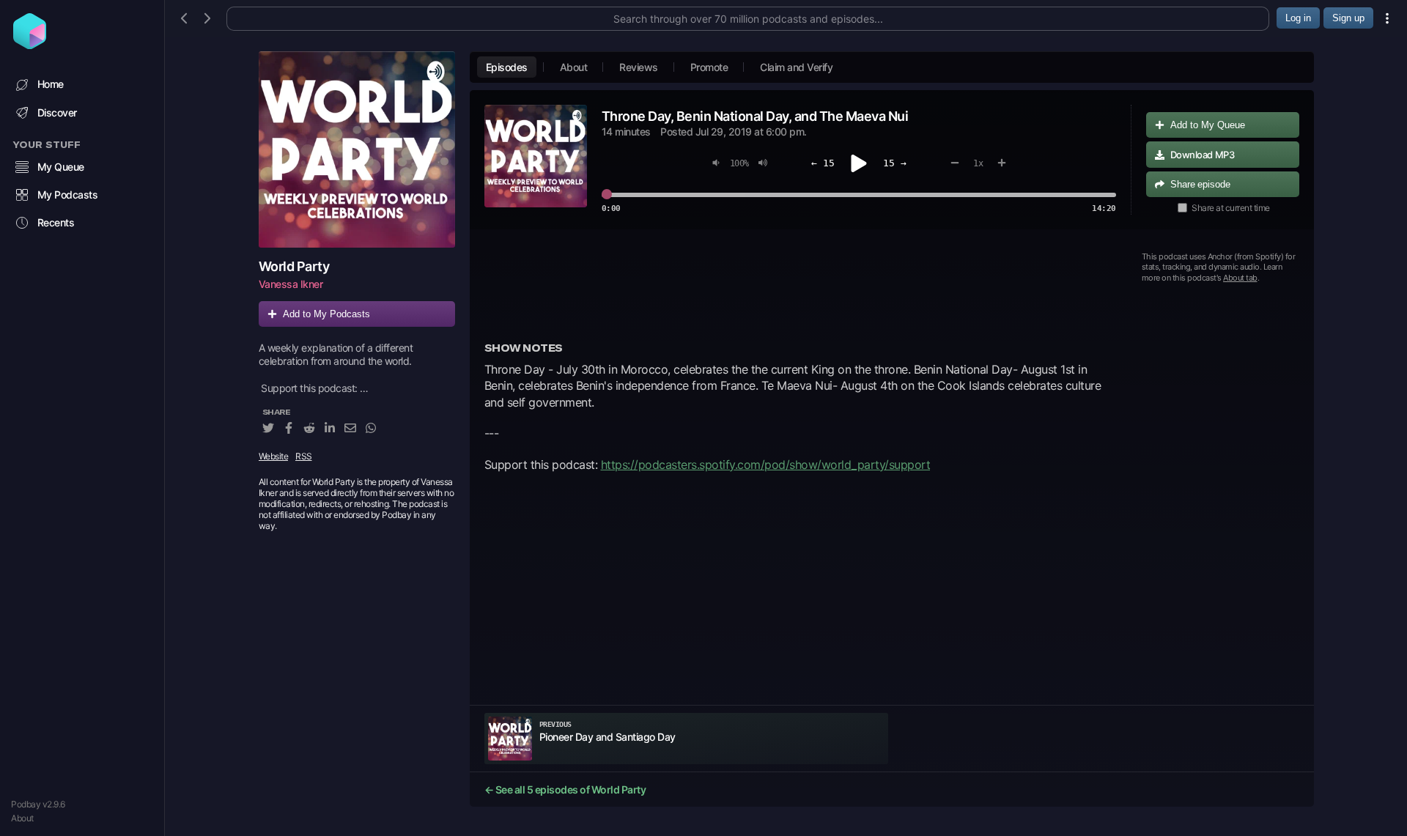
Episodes (507, 67)
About (22, 818)
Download (1202, 154)
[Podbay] (29, 44)
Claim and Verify (796, 67)
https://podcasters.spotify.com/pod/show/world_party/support (766, 464)
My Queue (60, 166)
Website (274, 456)
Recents (56, 222)
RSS (303, 456)
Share (1200, 184)
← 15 (823, 163)
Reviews (638, 67)
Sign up (1348, 17)
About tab (1240, 278)
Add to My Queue (1207, 124)
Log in (1298, 17)
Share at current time (1231, 207)
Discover (57, 112)
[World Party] (357, 149)
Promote (709, 67)
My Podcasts (67, 194)
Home (50, 84)
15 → (894, 163)
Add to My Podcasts (326, 313)
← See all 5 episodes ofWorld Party (565, 789)
